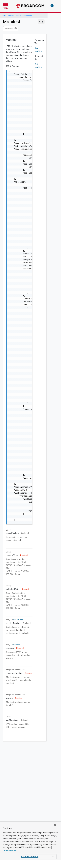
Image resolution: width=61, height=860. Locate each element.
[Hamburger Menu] (5, 4)
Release (16, 645)
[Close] (55, 825)
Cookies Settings (29, 856)
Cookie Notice (9, 850)
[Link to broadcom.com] (30, 6)
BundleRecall (18, 620)
